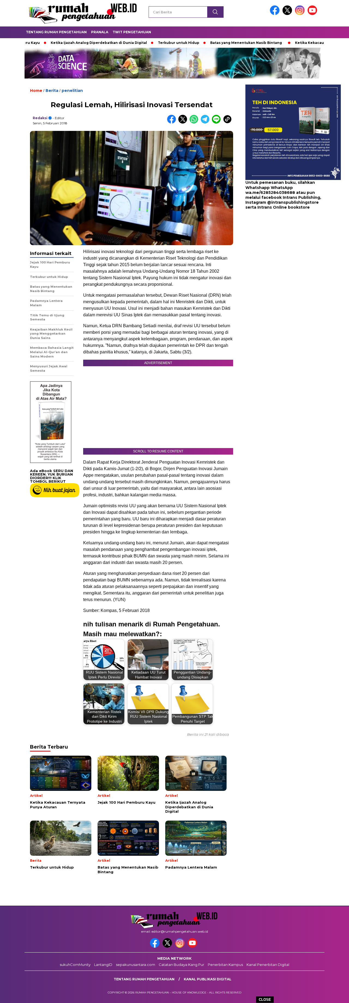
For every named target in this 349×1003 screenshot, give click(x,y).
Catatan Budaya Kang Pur (181, 964)
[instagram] (300, 14)
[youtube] (313, 14)
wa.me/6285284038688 (270, 192)
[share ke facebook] (172, 122)
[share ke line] (217, 122)
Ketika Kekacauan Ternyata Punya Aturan (302, 43)
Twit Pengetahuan (132, 32)
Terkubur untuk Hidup (147, 43)
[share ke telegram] (206, 122)
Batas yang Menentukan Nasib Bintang (215, 43)
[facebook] (275, 14)
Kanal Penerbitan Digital (267, 964)
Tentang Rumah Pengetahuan (56, 32)
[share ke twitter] (183, 122)
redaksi (40, 118)
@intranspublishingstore (293, 202)
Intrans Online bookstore (283, 207)
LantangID (103, 964)
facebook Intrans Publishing (290, 197)
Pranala (99, 32)
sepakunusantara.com (135, 964)
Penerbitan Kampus (225, 964)
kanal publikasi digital (207, 979)
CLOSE (265, 1000)
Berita (52, 90)
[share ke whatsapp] (195, 122)
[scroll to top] (334, 994)
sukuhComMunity (75, 964)
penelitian (72, 90)
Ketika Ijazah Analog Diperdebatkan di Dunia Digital (68, 43)
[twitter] (288, 14)
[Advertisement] (279, 254)
